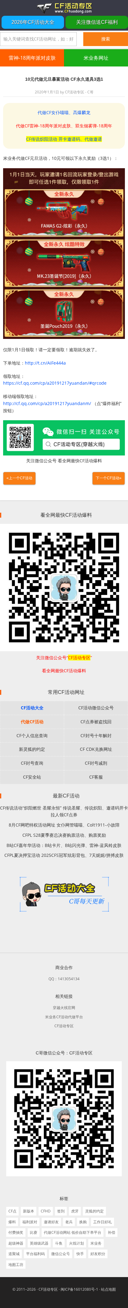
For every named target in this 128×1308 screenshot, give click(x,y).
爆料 (12, 1222)
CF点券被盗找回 (96, 722)
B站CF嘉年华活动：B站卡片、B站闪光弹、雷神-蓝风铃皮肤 (64, 845)
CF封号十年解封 (96, 735)
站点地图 (108, 1289)
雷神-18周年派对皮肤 (32, 57)
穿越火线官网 (64, 1007)
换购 (83, 1222)
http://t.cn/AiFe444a (45, 363)
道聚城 (14, 1253)
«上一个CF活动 (19, 478)
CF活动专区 (64, 8)
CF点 (12, 1211)
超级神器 (15, 1243)
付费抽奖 (15, 1232)
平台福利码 (35, 1253)
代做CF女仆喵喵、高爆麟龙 (64, 112)
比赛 (33, 1232)
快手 (80, 1253)
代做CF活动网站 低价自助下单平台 (72, 1232)
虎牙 (75, 1211)
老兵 (69, 1222)
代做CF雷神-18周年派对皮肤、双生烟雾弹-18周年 (64, 126)
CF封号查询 (32, 763)
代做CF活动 (32, 722)
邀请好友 (51, 1222)
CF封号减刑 (96, 763)
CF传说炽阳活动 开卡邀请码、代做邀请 (64, 139)
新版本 (28, 1211)
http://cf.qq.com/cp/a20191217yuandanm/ (47, 403)
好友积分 (97, 1253)
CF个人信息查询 (32, 735)
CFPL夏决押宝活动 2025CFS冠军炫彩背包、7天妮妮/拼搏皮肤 (64, 855)
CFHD (46, 1211)
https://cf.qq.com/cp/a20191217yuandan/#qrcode (55, 383)
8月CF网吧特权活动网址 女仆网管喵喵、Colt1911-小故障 (64, 825)
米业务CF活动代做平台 (64, 1016)
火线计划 (76, 1243)
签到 (61, 1211)
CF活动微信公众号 (96, 708)
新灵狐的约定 (32, 749)
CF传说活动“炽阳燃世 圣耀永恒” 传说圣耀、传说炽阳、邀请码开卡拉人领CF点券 (64, 811)
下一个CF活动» (108, 478)
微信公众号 (60, 1253)
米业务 (96, 1243)
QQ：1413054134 (64, 978)
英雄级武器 (39, 1243)
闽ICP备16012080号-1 (79, 1289)
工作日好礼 (102, 1222)
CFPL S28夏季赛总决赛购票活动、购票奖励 (64, 835)
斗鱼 (58, 1243)
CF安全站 (32, 777)
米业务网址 (96, 57)
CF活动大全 (32, 708)
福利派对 (29, 1222)
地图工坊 (15, 1264)
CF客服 (96, 777)
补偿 (111, 1232)
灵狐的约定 (94, 1211)
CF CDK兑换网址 (96, 749)
